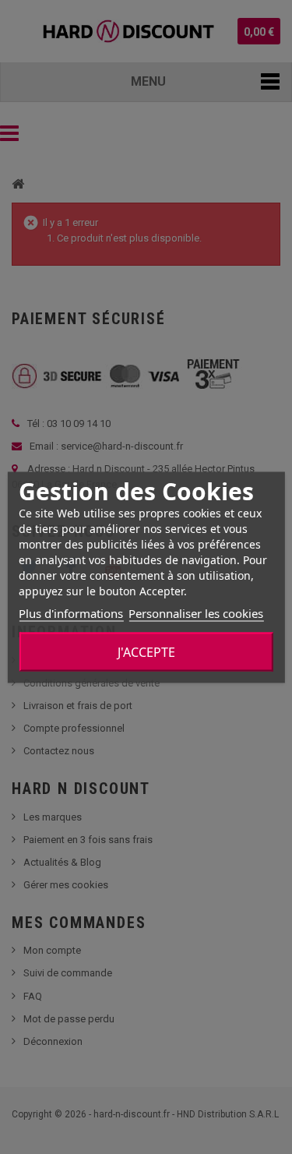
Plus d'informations (71, 612)
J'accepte (146, 651)
